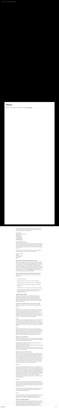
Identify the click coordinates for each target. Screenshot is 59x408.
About (6, 1)
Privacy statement (12, 1)
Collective (11, 107)
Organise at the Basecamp (18, 107)
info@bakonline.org (19, 239)
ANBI (24, 107)
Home (3, 1)
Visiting (7, 107)
